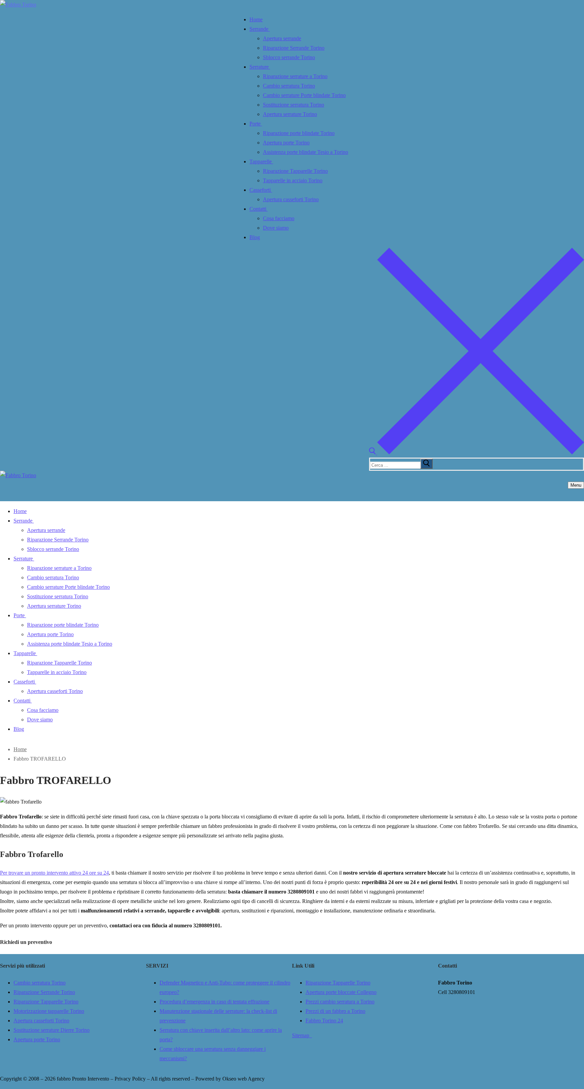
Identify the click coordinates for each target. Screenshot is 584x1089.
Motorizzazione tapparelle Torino (49, 1011)
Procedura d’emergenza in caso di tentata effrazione (214, 1001)
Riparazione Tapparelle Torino (46, 1001)
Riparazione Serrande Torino (44, 992)
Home (20, 749)
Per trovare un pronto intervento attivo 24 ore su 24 (54, 873)
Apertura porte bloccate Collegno (341, 992)
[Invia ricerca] (426, 464)
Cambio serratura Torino (40, 983)
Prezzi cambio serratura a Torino (340, 1001)
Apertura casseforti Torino (41, 1020)
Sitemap (302, 1035)
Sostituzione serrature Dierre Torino (52, 1030)
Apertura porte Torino (37, 1039)
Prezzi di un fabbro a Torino (335, 1011)
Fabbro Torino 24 (324, 1020)
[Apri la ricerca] (476, 453)
